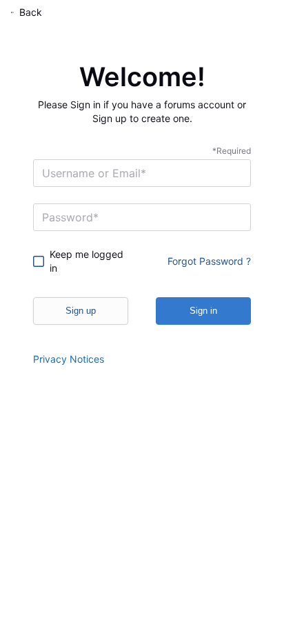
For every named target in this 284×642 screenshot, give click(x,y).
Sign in (203, 310)
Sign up (80, 310)
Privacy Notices (68, 359)
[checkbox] (82, 261)
